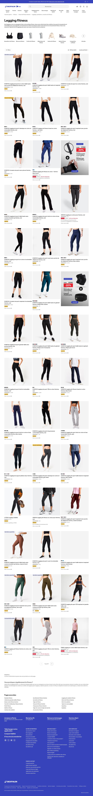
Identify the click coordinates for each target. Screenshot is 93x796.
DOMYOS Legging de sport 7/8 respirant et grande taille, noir (75, 605)
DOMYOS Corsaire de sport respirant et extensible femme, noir (18, 302)
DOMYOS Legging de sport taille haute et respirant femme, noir (46, 86)
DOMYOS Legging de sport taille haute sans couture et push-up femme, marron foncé (16, 563)
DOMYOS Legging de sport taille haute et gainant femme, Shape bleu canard (46, 303)
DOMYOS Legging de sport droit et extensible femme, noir (17, 390)
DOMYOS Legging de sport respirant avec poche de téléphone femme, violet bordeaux (74, 519)
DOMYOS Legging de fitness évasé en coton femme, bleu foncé (73, 390)
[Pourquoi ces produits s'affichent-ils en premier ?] (68, 50)
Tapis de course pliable (67, 704)
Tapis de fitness (37, 702)
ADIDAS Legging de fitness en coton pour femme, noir (46, 518)
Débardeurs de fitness (41, 42)
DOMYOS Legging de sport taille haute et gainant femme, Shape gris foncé (74, 346)
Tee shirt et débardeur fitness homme (13, 704)
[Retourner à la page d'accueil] (12, 6)
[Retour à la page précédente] (41, 663)
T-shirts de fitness (30, 41)
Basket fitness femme (62, 42)
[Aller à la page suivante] (51, 663)
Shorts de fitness (20, 41)
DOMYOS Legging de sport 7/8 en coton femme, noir (46, 390)
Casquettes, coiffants (73, 42)
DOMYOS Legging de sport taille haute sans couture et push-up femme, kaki (45, 606)
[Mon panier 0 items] (87, 6)
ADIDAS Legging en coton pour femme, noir (73, 215)
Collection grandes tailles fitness (12, 700)
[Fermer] (87, 2)
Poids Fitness (7, 705)
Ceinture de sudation (9, 709)
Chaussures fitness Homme (39, 705)
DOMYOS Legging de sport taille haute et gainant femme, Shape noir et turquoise (46, 346)
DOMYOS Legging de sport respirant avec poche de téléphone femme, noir (74, 129)
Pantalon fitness (8, 698)
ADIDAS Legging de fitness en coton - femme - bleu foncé (46, 172)
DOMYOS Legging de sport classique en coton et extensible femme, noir (17, 129)
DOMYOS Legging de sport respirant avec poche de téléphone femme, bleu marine (74, 260)
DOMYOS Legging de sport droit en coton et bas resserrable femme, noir (46, 217)
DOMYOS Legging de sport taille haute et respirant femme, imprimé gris (75, 563)
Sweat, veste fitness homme (11, 702)
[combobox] (84, 50)
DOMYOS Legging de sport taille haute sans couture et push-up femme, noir (16, 217)
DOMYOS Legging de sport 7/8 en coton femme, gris (46, 649)
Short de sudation (66, 702)
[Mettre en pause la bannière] (85, 2)
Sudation (64, 707)
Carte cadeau (84, 11)
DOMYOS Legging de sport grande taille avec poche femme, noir (16, 345)
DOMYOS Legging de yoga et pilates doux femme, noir (18, 476)
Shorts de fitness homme (68, 700)
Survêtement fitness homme (40, 698)
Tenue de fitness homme (39, 704)
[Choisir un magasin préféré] (77, 6)
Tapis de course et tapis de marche (41, 707)
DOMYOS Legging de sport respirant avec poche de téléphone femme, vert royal (17, 606)
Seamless (64, 705)
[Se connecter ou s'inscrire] (83, 6)
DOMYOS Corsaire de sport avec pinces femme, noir (17, 171)
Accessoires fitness (38, 709)
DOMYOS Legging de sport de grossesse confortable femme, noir (44, 431)
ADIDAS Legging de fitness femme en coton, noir (17, 649)
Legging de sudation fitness (68, 698)
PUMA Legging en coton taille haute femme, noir (74, 647)
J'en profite (74, 171)
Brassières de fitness (9, 41)
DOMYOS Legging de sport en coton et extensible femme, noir (18, 260)
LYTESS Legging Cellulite (11, 517)
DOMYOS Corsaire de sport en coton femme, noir (74, 84)
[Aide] (80, 6)
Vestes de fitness (52, 41)
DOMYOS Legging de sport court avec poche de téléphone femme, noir (46, 258)
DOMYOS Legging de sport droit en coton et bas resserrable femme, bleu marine (17, 433)
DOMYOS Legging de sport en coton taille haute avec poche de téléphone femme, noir (17, 84)
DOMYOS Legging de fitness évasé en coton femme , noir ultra (45, 129)
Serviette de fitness (38, 700)
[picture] (18, 68)
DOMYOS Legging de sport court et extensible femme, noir (45, 561)
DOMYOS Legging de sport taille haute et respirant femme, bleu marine (75, 476)
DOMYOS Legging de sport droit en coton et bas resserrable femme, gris (74, 433)
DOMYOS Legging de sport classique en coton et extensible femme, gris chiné (46, 476)
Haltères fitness (8, 707)
